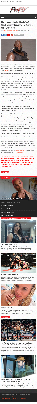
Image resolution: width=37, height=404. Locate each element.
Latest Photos (4, 1)
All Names (12, 1)
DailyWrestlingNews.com (10, 31)
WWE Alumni (10, 4)
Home (2, 396)
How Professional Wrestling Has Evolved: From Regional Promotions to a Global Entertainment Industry (17, 344)
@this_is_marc (20, 150)
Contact (11, 400)
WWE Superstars (20, 1)
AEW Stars (3, 4)
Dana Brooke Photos (7, 209)
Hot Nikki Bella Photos (7, 212)
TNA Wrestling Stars (22, 398)
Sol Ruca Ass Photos (7, 308)
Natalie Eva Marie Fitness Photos (10, 202)
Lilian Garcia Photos (7, 205)
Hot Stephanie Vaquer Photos (9, 244)
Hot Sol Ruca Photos (7, 215)
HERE (6, 70)
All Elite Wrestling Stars (6, 398)
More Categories (19, 4)
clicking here (20, 152)
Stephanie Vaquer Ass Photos (9, 274)
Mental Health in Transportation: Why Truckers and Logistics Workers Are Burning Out (16, 380)
